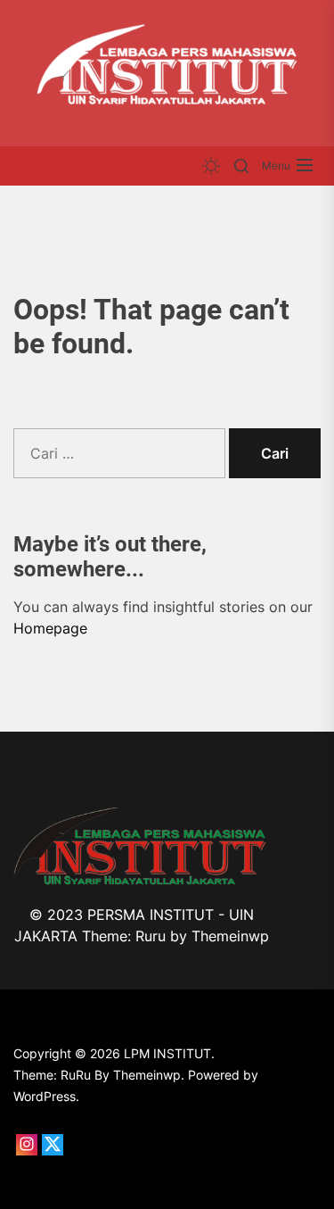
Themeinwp (230, 936)
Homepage (50, 628)
